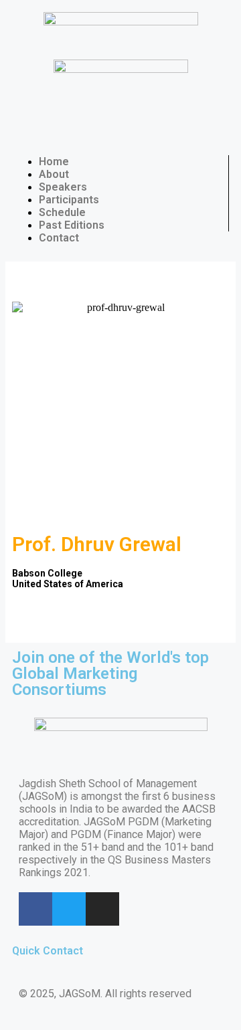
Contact (59, 237)
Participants (69, 199)
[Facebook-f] (35, 909)
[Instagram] (102, 909)
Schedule (62, 212)
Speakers (63, 187)
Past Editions (71, 225)
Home (54, 161)
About (54, 174)
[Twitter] (69, 909)
